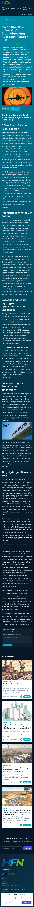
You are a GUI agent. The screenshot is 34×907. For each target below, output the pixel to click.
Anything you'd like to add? (12, 634)
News (7, 8)
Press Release (25, 8)
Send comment (7, 645)
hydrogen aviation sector (13, 551)
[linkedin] (13, 874)
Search (19, 8)
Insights (13, 8)
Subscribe (29, 14)
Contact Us (5, 883)
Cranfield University (8, 133)
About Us (4, 878)
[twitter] (6, 874)
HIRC (24, 225)
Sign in (23, 14)
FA (2, 108)
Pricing (31, 8)
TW (5, 108)
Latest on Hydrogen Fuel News (9, 20)
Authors (4, 881)
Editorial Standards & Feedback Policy (12, 885)
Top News (3, 8)
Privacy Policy (5, 891)
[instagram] (9, 874)
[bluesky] (3, 874)
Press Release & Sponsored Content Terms (13, 889)
